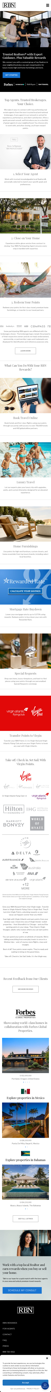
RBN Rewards (10, 1323)
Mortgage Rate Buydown (26, 609)
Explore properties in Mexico (25, 1098)
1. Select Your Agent (25, 174)
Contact (7, 1334)
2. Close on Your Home (25, 238)
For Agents (9, 1328)
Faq (5, 1340)
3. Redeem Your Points (25, 302)
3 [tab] (27, 1082)
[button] (47, 1358)
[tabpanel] (25, 1059)
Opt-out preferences (17, 1389)
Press (6, 1346)
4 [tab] (29, 1082)
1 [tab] (23, 1082)
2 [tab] (25, 1082)
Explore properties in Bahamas (25, 1160)
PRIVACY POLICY (33, 1389)
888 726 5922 (9, 1352)
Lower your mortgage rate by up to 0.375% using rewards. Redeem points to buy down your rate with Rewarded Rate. (25, 617)
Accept (25, 1382)
